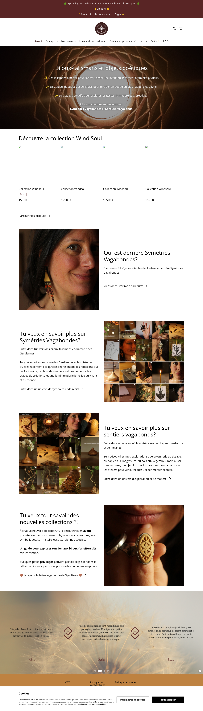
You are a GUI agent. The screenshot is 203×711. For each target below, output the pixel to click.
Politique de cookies (125, 682)
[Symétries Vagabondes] (101, 29)
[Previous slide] (92, 671)
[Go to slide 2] (100, 671)
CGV (67, 682)
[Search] (174, 29)
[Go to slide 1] (95, 671)
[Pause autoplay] (200, 671)
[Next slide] (111, 671)
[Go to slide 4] (108, 671)
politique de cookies (97, 704)
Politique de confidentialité (97, 683)
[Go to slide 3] (104, 671)
